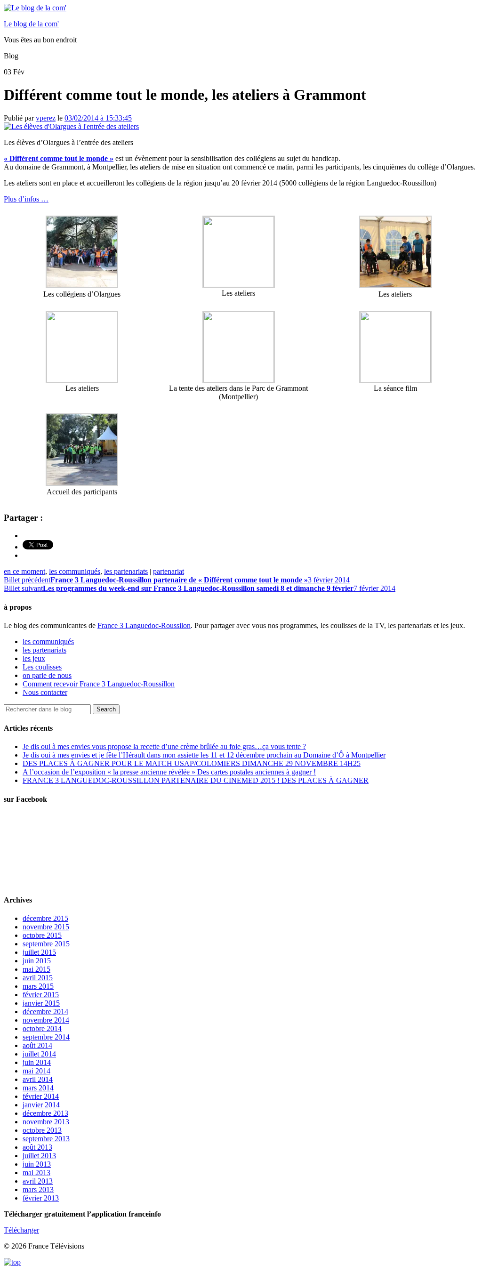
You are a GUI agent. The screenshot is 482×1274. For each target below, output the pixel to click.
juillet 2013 (39, 1156)
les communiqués (74, 571)
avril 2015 (38, 978)
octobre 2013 (42, 1130)
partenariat (168, 571)
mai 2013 (36, 1173)
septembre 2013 (46, 1139)
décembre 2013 (45, 1113)
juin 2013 (37, 1164)
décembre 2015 (45, 918)
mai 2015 (36, 969)
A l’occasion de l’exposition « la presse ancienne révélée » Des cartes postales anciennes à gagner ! (169, 772)
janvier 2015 (41, 1003)
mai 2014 (36, 1071)
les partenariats (126, 571)
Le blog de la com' (31, 24)
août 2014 (37, 1045)
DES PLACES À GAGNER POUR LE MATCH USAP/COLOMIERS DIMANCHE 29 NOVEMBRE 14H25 (192, 763)
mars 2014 (38, 1088)
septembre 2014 (46, 1037)
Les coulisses (42, 667)
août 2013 (37, 1147)
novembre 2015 (46, 927)
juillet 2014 (39, 1054)
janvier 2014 (41, 1105)
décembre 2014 (45, 1012)
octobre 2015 (42, 935)
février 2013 (41, 1198)
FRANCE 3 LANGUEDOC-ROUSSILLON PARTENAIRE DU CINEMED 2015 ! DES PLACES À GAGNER (196, 780)
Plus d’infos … (26, 199)
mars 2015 (38, 986)
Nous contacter (45, 692)
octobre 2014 (42, 1028)
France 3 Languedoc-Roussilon (144, 625)
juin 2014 (37, 1062)
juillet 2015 (39, 952)
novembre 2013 (46, 1122)
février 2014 (41, 1096)
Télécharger (21, 1230)
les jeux (34, 658)
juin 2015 (37, 961)
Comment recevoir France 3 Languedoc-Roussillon (99, 684)
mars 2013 (38, 1189)
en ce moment (24, 571)
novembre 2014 (46, 1020)
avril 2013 (38, 1181)
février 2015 (41, 995)
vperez (46, 118)
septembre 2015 (46, 944)
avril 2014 (38, 1079)
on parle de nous (47, 675)
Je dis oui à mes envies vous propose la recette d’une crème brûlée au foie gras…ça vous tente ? (164, 746)
